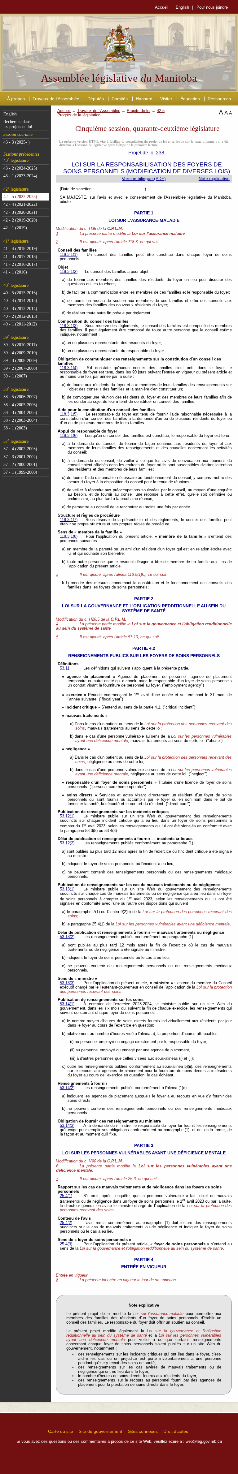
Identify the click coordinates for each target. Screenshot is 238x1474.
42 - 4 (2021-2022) (20, 204)
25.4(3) (66, 1244)
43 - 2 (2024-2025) (20, 168)
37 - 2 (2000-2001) (20, 464)
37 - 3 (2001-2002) (20, 457)
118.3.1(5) (68, 414)
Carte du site (60, 1431)
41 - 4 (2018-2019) (20, 248)
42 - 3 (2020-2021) (20, 212)
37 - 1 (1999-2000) (20, 472)
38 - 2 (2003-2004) (20, 420)
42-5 (161, 111)
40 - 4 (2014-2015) (20, 300)
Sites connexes (143, 1431)
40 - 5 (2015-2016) (20, 293)
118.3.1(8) (68, 536)
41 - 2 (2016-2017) (20, 264)
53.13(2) (67, 937)
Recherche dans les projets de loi (17, 124)
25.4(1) (66, 1196)
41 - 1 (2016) (15, 272)
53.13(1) (67, 889)
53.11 (64, 668)
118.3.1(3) (68, 326)
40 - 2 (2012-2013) (20, 316)
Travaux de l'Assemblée (56, 98)
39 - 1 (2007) (15, 376)
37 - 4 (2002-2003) (20, 448)
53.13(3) (67, 983)
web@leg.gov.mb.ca (204, 1441)
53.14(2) (67, 1088)
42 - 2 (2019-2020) (20, 220)
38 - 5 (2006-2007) (20, 396)
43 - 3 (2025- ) (16, 142)
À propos (16, 98)
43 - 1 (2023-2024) (20, 176)
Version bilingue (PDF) (144, 178)
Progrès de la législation (78, 115)
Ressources (219, 98)
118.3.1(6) (68, 435)
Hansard (144, 98)
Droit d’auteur (176, 1431)
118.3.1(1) (68, 254)
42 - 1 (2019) (15, 228)
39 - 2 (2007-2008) (20, 368)
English (182, 7)
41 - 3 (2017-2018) (20, 256)
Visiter (166, 98)
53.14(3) (67, 1125)
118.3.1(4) (68, 368)
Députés (95, 98)
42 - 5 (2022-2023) (20, 196)
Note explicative (214, 178)
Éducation (190, 98)
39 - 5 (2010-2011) (20, 345)
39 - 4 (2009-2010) (20, 353)
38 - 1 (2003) (15, 428)
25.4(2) (66, 1223)
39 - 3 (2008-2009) (20, 360)
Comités (120, 98)
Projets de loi (138, 111)
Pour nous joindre (212, 7)
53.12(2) (67, 843)
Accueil (161, 7)
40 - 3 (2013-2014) (20, 308)
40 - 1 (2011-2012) (20, 324)
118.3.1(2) (68, 271)
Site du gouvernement (100, 1431)
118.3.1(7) (68, 520)
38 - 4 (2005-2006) (20, 405)
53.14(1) (67, 1004)
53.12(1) (67, 816)
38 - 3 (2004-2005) (20, 412)
